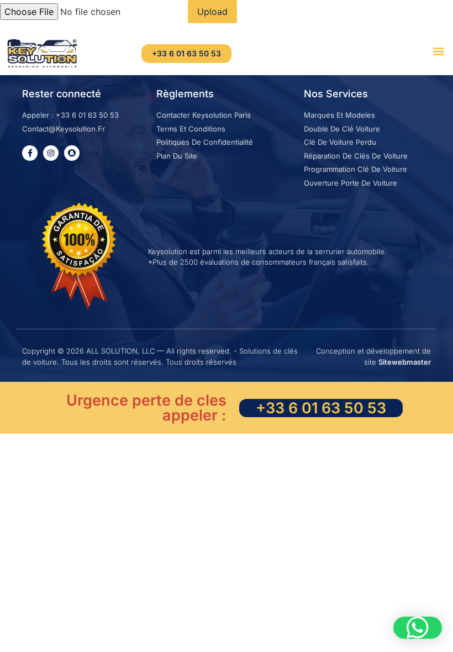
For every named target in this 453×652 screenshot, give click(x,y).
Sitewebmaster (404, 361)
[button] (438, 50)
